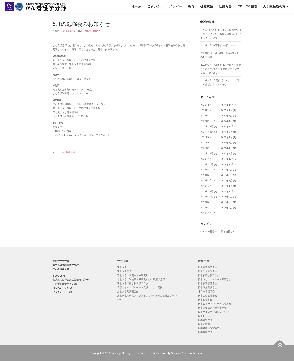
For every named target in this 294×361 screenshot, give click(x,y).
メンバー (175, 6)
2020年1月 (206, 158)
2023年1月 (226, 110)
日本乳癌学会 (205, 319)
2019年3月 (226, 180)
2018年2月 (226, 207)
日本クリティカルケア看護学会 (214, 279)
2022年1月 (226, 121)
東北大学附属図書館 (128, 291)
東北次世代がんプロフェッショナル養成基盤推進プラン (147, 295)
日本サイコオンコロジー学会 (213, 311)
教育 (191, 6)
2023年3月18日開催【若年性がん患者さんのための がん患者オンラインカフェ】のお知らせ (220, 68)
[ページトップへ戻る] (280, 345)
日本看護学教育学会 (208, 275)
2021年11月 (227, 126)
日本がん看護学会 (207, 271)
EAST (120, 299)
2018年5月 (226, 202)
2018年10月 (206, 196)
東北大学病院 (124, 271)
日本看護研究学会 (207, 283)
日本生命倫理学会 (207, 295)
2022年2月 (206, 121)
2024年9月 (206, 110)
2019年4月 (206, 180)
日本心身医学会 (206, 315)
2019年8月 (206, 169)
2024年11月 (227, 104)
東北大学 (122, 267)
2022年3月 (226, 115)
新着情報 (70, 152)
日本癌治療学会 (206, 323)
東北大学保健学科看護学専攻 (132, 283)
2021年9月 (226, 131)
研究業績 (206, 6)
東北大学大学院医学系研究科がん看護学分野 (141, 279)
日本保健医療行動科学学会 (212, 307)
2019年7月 (226, 169)
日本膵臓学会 (205, 331)
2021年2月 (206, 148)
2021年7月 (226, 137)
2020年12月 (206, 153)
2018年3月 (206, 207)
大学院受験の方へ (276, 6)
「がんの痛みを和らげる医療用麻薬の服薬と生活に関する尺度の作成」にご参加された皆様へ (220, 33)
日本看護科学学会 (207, 267)
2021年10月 (206, 131)
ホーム (137, 6)
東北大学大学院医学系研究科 (132, 275)
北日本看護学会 (206, 291)
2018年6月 (206, 202)
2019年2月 (206, 185)
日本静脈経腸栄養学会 (210, 327)
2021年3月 (226, 142)
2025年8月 (206, 104)
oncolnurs (92, 31)
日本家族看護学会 (207, 287)
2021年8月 (206, 137)
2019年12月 (227, 158)
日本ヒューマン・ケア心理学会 (214, 303)
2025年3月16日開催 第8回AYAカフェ (220, 45)
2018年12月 (206, 191)
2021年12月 (206, 126)
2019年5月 (226, 175)
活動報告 (225, 6)
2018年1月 (206, 212)
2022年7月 (206, 115)
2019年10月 (227, 164)
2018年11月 (227, 191)
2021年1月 (226, 148)
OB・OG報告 (247, 6)
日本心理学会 (205, 299)
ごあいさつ (155, 6)
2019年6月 (206, 175)
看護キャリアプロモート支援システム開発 (139, 287)
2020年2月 (226, 153)
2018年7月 (226, 196)
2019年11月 (206, 164)
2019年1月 (226, 185)
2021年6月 (206, 142)
